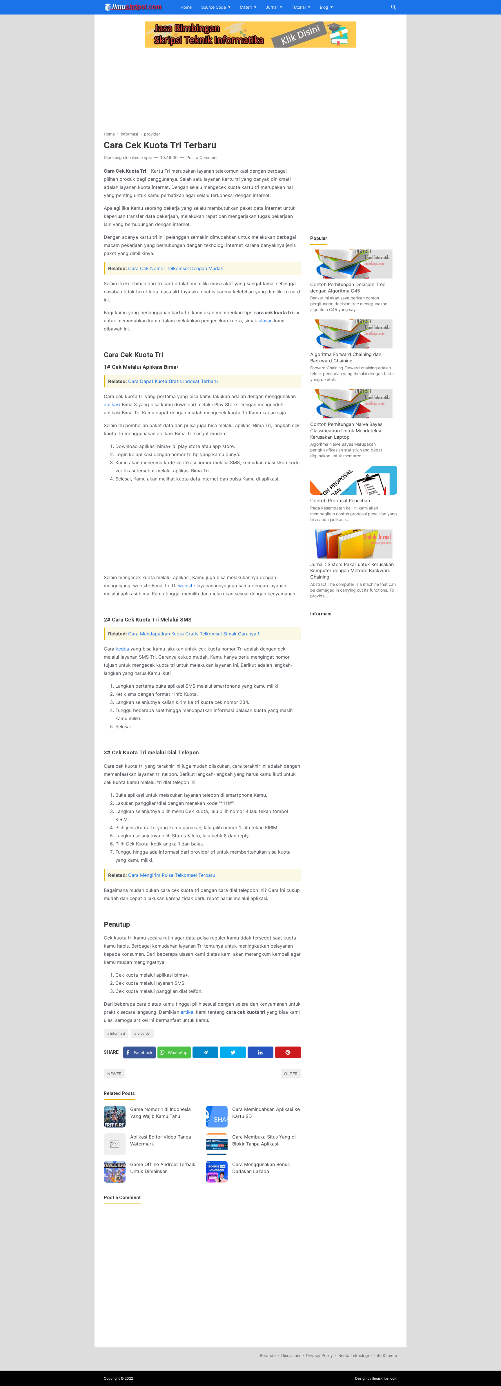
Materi (246, 7)
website (186, 585)
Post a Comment (202, 157)
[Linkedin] (260, 1052)
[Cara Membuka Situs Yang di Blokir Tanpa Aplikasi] (217, 1144)
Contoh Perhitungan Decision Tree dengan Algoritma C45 (347, 287)
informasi (117, 1033)
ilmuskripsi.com (384, 1378)
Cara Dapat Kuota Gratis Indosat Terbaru (173, 381)
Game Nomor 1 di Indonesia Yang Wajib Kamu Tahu (160, 1112)
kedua (122, 649)
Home (186, 7)
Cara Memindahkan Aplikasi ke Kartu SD (266, 1112)
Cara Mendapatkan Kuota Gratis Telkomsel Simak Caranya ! (193, 634)
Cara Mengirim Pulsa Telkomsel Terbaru (171, 875)
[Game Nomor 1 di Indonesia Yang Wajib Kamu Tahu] (115, 1116)
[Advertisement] (202, 90)
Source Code (213, 7)
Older (290, 1073)
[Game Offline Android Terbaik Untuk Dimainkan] (115, 1172)
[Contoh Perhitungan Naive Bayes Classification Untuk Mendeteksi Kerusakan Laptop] (353, 417)
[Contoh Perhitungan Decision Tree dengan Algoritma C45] (353, 277)
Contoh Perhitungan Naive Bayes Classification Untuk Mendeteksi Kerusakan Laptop (346, 430)
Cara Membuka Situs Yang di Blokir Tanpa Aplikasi (264, 1140)
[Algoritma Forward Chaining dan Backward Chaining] (353, 347)
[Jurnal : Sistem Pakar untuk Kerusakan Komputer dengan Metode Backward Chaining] (353, 557)
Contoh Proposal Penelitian (340, 500)
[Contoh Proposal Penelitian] (353, 493)
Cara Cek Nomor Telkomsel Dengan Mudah (175, 268)
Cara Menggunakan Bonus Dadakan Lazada (261, 1167)
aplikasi (112, 404)
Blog (324, 7)
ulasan (266, 321)
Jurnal (271, 7)
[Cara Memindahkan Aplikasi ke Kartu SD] (217, 1116)
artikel (188, 1012)
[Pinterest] (288, 1052)
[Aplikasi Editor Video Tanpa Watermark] (115, 1144)
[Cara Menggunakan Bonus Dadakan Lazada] (217, 1172)
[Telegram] (205, 1052)
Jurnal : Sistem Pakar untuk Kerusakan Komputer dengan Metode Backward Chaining (352, 570)
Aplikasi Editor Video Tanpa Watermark (160, 1140)
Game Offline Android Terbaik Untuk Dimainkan (162, 1167)
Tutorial (299, 7)
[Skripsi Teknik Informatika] (133, 7)
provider (144, 1033)
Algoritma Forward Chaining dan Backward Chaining (345, 357)
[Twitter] (233, 1052)
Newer (114, 1073)
